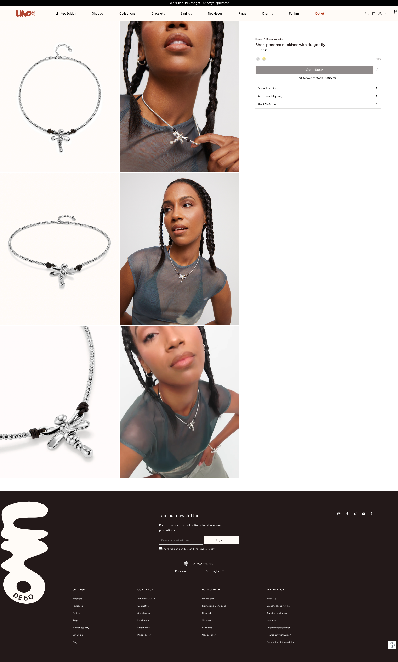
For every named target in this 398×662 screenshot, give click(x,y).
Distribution (143, 620)
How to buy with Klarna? (279, 635)
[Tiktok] (355, 513)
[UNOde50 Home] (25, 13)
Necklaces (78, 606)
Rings (75, 620)
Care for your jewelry (277, 613)
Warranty (271, 620)
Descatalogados (274, 39)
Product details (266, 88)
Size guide (207, 613)
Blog (75, 642)
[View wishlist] (385, 13)
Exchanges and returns (278, 606)
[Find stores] (372, 13)
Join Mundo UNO (179, 3)
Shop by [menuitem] (97, 13)
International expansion (278, 627)
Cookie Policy (209, 635)
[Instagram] (338, 513)
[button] (378, 13)
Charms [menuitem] (267, 13)
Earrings (76, 613)
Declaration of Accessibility (280, 642)
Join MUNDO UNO (146, 598)
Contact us (143, 606)
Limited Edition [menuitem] (66, 13)
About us (271, 598)
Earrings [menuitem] (186, 13)
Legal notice (143, 627)
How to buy (208, 598)
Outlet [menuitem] (319, 13)
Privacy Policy (207, 548)
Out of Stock (314, 69)
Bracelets (77, 598)
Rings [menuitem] (242, 13)
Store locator (143, 613)
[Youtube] (363, 513)
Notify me (330, 77)
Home (258, 39)
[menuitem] (260, 39)
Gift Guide (78, 635)
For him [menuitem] (294, 13)
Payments (207, 627)
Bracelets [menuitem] (158, 13)
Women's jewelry (81, 627)
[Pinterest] (372, 513)
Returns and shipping (269, 96)
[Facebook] (347, 513)
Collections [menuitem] (127, 13)
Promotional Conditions (214, 606)
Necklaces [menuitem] (215, 13)
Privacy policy (144, 635)
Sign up (221, 540)
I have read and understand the (188, 548)
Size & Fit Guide (266, 104)
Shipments (207, 620)
